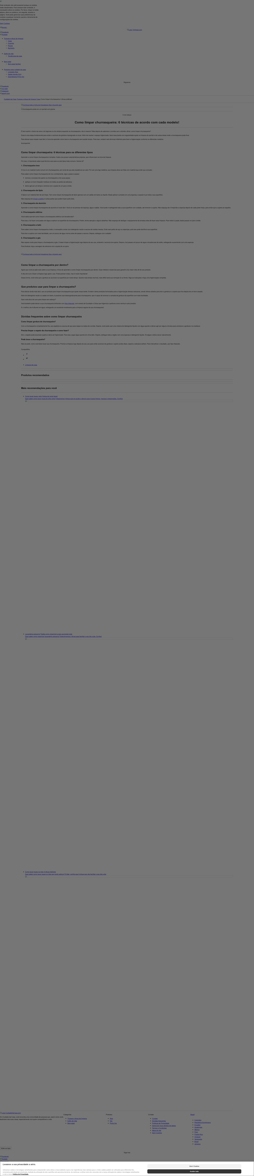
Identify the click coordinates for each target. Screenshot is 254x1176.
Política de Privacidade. (21, 1174)
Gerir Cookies (194, 1166)
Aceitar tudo (194, 1171)
